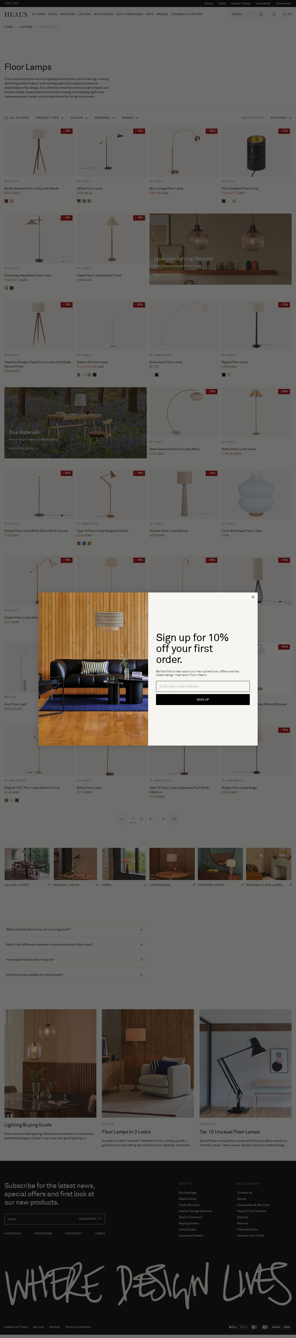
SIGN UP (203, 699)
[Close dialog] (253, 597)
